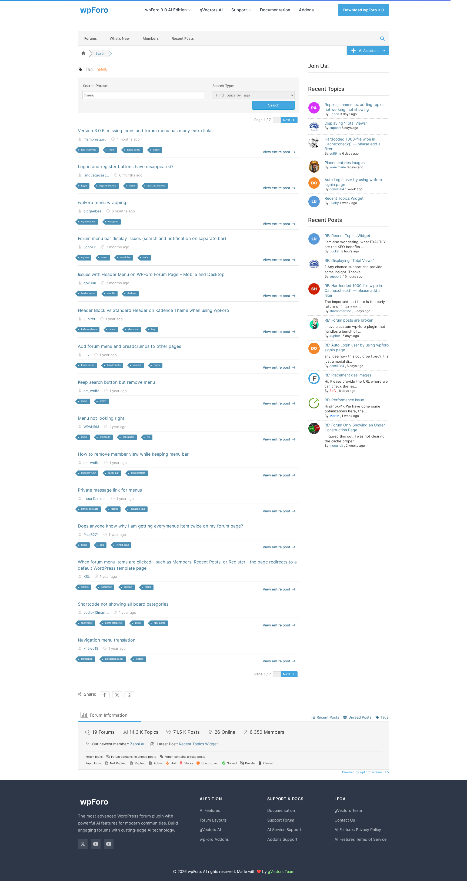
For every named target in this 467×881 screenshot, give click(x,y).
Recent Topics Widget (344, 198)
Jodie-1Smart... (96, 612)
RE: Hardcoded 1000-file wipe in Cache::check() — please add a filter (353, 290)
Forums (90, 38)
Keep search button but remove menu (116, 382)
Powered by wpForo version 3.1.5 (365, 772)
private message (89, 508)
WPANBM (91, 427)
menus (114, 508)
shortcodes (86, 622)
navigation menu (114, 658)
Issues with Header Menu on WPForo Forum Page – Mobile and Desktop (151, 274)
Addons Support (282, 839)
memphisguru (95, 139)
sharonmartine (340, 311)
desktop (132, 293)
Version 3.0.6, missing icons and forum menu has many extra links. (146, 130)
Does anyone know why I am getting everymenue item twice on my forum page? (160, 526)
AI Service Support (284, 829)
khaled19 (91, 648)
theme (156, 149)
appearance (128, 436)
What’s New (120, 38)
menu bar (113, 472)
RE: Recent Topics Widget (347, 235)
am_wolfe (91, 391)
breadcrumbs (114, 364)
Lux (86, 355)
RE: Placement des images (348, 375)
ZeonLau (137, 744)
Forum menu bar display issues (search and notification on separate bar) (152, 238)
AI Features (210, 810)
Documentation (275, 9)
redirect (128, 586)
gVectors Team (348, 810)
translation (86, 658)
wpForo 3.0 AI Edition (166, 9)
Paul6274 (91, 534)
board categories (113, 622)
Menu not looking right (101, 418)
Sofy (332, 391)
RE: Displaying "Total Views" (349, 260)
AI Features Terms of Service (360, 839)
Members (151, 38)
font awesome (88, 149)
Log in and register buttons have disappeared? (126, 166)
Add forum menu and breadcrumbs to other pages (129, 346)
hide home (159, 622)
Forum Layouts (213, 820)
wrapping (113, 221)
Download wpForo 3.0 (363, 10)
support (335, 128)
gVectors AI (211, 9)
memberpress (138, 472)
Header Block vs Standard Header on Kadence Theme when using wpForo (153, 310)
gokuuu (90, 283)
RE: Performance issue (344, 400)
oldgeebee (93, 211)
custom (137, 364)
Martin (334, 416)
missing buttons (156, 185)
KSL (87, 576)
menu (132, 185)
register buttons (107, 185)
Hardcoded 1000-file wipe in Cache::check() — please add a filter (353, 144)
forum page (122, 544)
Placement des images (345, 162)
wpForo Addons (214, 839)
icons (111, 149)
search (103, 400)
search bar (125, 257)
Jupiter (89, 319)
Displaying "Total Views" (346, 123)
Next (287, 120)
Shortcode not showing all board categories (123, 604)
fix (148, 436)
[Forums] (83, 53)
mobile (111, 293)
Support (239, 9)
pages (157, 364)
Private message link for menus (110, 490)
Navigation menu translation (106, 640)
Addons (306, 9)
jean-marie (337, 167)
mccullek (336, 445)
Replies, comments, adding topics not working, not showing (354, 107)
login (84, 185)
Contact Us (345, 820)
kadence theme (89, 329)
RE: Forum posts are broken (349, 320)
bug (153, 329)
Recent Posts (183, 38)
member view (88, 472)
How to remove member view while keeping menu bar (133, 454)
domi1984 (336, 189)
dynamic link (138, 508)
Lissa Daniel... (95, 498)
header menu (88, 293)
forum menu (133, 149)
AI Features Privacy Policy (358, 829)
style (145, 257)
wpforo (85, 257)
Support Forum (280, 820)
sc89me (335, 153)
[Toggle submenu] (189, 10)
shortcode (133, 329)
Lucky (334, 203)
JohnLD (90, 247)
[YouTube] (96, 844)
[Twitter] (83, 844)
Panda (334, 114)
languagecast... (96, 175)
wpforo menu (88, 221)
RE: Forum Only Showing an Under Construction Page (355, 427)
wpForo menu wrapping (102, 202)
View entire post (276, 152)
